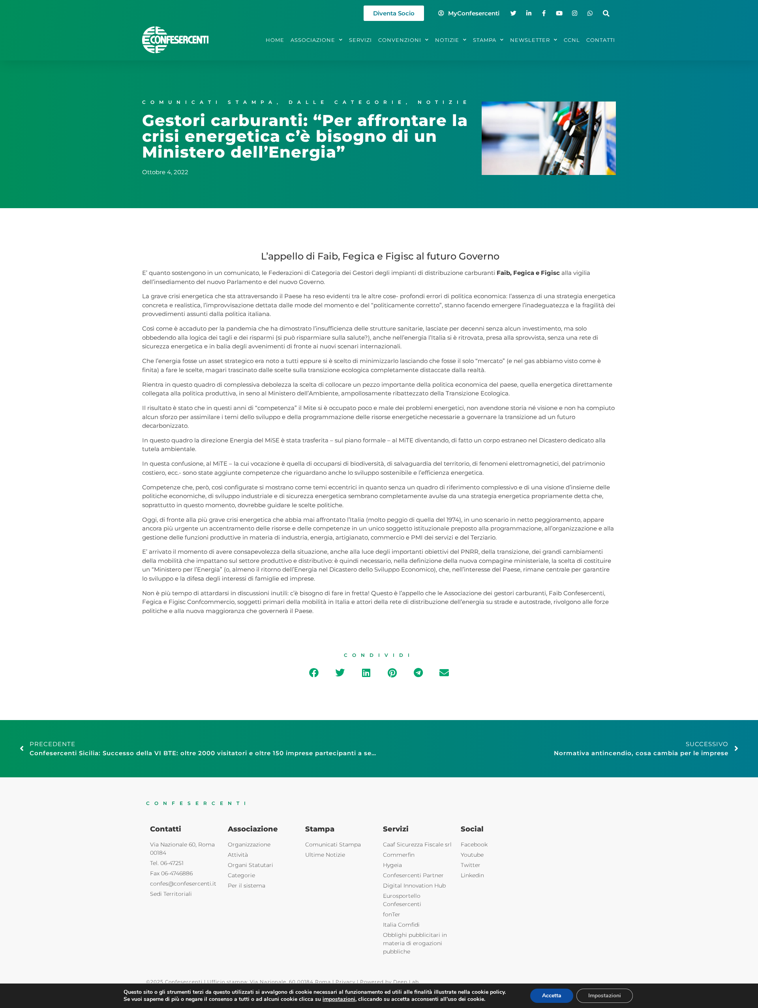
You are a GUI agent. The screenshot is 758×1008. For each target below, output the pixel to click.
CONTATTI (600, 40)
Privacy (345, 982)
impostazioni (339, 999)
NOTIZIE (447, 40)
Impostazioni (604, 995)
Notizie (444, 102)
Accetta (551, 995)
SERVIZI (360, 40)
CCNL (572, 40)
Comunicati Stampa (209, 102)
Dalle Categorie (347, 102)
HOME (275, 40)
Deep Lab (406, 982)
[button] (606, 13)
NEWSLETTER (530, 40)
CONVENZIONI (399, 40)
